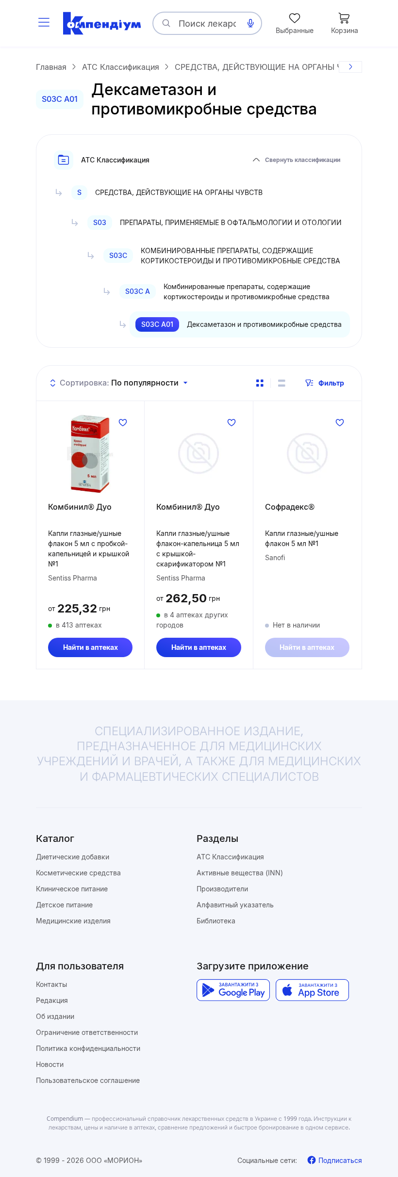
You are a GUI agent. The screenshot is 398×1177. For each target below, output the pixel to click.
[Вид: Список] (281, 383)
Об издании (55, 1016)
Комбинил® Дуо (80, 507)
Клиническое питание (72, 889)
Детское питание (64, 905)
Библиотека (216, 921)
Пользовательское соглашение (88, 1080)
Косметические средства (78, 873)
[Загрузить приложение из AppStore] (312, 990)
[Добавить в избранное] (123, 422)
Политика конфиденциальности (88, 1048)
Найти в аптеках (90, 647)
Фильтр (331, 383)
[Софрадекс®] (307, 453)
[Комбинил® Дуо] (90, 453)
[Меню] (43, 23)
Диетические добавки (72, 857)
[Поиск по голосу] (250, 23)
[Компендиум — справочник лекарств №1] (102, 23)
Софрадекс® (290, 507)
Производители (222, 889)
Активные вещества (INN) (240, 873)
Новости (50, 1064)
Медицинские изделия (73, 921)
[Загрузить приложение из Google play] (233, 990)
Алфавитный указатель (235, 905)
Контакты (51, 984)
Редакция (52, 1000)
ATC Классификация (230, 857)
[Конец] (350, 67)
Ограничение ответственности (87, 1032)
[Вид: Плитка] (259, 383)
